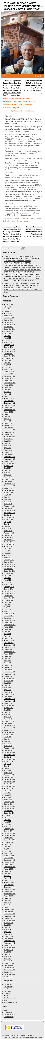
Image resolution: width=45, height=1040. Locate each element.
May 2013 (7, 661)
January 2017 (9, 562)
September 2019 (10, 490)
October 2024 (8, 354)
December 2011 (9, 699)
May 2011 (7, 714)
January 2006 (9, 858)
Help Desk (7, 991)
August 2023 (8, 385)
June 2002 (7, 954)
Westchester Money (11, 1002)
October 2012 (8, 676)
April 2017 (7, 555)
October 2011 (8, 703)
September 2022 (10, 410)
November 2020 (9, 459)
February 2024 (9, 372)
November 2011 (9, 701)
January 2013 (9, 670)
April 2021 (7, 448)
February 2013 (9, 667)
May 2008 (7, 795)
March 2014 (8, 638)
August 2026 (8, 304)
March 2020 (8, 477)
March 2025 (8, 342)
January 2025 (9, 347)
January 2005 (9, 885)
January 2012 (9, 696)
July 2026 (7, 307)
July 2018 (7, 522)
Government (8, 987)
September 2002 (10, 947)
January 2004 (9, 912)
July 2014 (7, 629)
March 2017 (8, 558)
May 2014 (7, 634)
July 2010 (7, 737)
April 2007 (7, 824)
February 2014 (9, 640)
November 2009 (9, 755)
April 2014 (7, 636)
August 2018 (8, 519)
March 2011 (8, 719)
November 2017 (9, 540)
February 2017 (9, 560)
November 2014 (9, 620)
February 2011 (9, 721)
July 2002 (7, 952)
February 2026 (9, 318)
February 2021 (9, 452)
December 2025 (9, 322)
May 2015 (7, 607)
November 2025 (9, 325)
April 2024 (7, 367)
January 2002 (9, 965)
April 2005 (7, 878)
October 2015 (8, 596)
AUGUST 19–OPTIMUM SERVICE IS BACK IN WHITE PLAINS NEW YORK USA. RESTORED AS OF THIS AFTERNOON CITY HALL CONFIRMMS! (22, 285)
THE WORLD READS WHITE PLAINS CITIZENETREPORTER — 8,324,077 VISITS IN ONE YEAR (23, 6)
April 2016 (7, 582)
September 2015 (10, 598)
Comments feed (9, 1014)
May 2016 (7, 580)
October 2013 (8, 649)
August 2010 (8, 735)
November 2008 (9, 782)
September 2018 (10, 517)
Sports (6, 996)
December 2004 (9, 887)
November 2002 (9, 943)
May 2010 (7, 741)
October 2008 (8, 784)
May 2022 (7, 419)
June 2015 (7, 605)
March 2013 (8, 665)
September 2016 (10, 571)
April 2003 (7, 932)
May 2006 (7, 849)
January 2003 (9, 938)
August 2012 (8, 681)
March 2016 (8, 584)
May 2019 (7, 499)
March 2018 (8, 531)
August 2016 (8, 573)
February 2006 (9, 856)
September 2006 (10, 840)
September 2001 (10, 974)
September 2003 (10, 920)
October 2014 (8, 623)
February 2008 (9, 802)
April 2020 (7, 475)
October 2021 (8, 434)
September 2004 (10, 894)
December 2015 (9, 591)
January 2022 (9, 428)
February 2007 (9, 829)
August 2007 (8, 815)
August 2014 (8, 627)
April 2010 (7, 743)
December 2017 (9, 537)
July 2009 (7, 764)
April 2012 (7, 690)
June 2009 (7, 766)
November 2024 (9, 351)
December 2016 (9, 564)
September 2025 (10, 329)
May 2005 (7, 876)
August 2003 (8, 923)
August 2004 (8, 896)
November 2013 (9, 647)
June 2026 (7, 309)
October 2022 (8, 407)
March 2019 (8, 504)
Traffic (6, 1000)
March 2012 (8, 692)
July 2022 (7, 414)
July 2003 (7, 925)
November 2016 (9, 566)
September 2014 (10, 625)
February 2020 (9, 479)
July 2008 (7, 791)
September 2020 (10, 463)
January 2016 (9, 589)
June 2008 (7, 793)
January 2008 (9, 804)
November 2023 (9, 378)
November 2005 (9, 862)
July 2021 (7, 441)
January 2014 (9, 643)
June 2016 (7, 578)
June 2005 (7, 873)
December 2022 (9, 403)
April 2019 (7, 502)
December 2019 (9, 484)
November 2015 (9, 593)
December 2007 (9, 806)
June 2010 (7, 739)
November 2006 (9, 835)
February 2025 (9, 345)
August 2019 (8, 493)
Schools (7, 993)
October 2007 (8, 811)
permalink (24, 221)
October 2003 (8, 918)
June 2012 (7, 685)
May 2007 (7, 822)
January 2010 (9, 750)
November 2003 (9, 916)
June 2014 (7, 631)
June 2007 (7, 820)
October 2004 (8, 891)
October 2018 (8, 515)
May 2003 (7, 929)
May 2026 (7, 311)
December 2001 (9, 968)
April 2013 (7, 663)
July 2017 (7, 549)
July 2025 (7, 333)
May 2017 (7, 553)
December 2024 (9, 349)
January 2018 (9, 535)
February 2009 (9, 775)
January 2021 (9, 454)
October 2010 (8, 730)
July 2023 (7, 387)
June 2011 (7, 712)
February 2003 (9, 936)
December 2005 (9, 860)
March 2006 (8, 853)
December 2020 (9, 457)
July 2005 (7, 871)
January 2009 (9, 777)
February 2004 (9, 909)
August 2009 (8, 761)
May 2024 (7, 365)
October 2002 (8, 945)
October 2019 (8, 488)
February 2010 (9, 748)
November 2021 (9, 432)
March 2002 (8, 961)
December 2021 (9, 430)
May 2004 (7, 903)
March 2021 (8, 450)
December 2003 (9, 914)
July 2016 (7, 575)
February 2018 (9, 533)
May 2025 (7, 338)
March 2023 (8, 396)
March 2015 (8, 611)
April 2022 (7, 421)
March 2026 (8, 316)
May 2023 (7, 392)
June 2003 (7, 927)
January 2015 (9, 616)
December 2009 (9, 752)
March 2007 (8, 826)
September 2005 (10, 867)
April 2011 (7, 717)
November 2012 (9, 674)
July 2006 (7, 844)
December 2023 (9, 376)
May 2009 (7, 768)
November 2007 (9, 808)
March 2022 (8, 423)
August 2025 (8, 331)
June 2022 (7, 416)
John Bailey (29, 111)
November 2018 (9, 513)
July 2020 (7, 468)
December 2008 (9, 779)
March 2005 (8, 880)
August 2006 (8, 842)
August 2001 (8, 977)
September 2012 (10, 679)
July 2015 (7, 602)
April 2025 (7, 340)
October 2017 (8, 542)
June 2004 (7, 900)
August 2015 (8, 600)
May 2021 (7, 445)
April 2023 (7, 394)
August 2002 (8, 950)
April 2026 (7, 313)
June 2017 (7, 551)
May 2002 (7, 956)
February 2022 (9, 425)
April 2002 (7, 959)
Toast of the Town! (10, 998)
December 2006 (9, 833)
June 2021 (7, 443)
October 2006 (8, 838)
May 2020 (7, 472)
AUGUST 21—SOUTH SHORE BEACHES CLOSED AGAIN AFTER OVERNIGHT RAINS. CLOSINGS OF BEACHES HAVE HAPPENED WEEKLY (21, 258)
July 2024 (7, 360)
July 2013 (7, 656)
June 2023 (7, 389)
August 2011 (8, 708)
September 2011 (9, 705)
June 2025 (7, 336)
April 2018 (7, 528)
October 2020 (8, 461)
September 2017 (10, 544)
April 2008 (7, 797)
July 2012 (7, 683)
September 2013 (10, 652)
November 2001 (9, 970)
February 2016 (9, 587)
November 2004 (9, 889)
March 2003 (8, 934)
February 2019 (9, 506)
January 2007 (9, 831)
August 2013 (8, 654)
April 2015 (7, 609)
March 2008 (8, 800)
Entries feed (8, 1012)
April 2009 (7, 770)
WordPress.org (9, 1017)
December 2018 (9, 510)
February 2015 (9, 614)
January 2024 (9, 374)
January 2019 (9, 508)
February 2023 (9, 398)
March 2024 (8, 369)
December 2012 (9, 672)
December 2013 (9, 645)
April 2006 (7, 851)
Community (8, 984)
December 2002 (9, 941)
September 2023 (10, 383)
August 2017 (8, 546)
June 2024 (7, 363)
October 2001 (8, 972)
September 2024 (10, 356)
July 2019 (7, 495)
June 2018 (7, 524)
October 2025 (8, 327)
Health (6, 989)
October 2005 (8, 864)
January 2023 (9, 401)
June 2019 (7, 497)
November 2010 (9, 728)
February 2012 (9, 694)
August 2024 (8, 358)
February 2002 (9, 963)
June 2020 (7, 470)
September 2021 (10, 437)
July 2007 (7, 817)
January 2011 (8, 723)
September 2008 (10, 786)
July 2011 (7, 710)
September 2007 (10, 813)
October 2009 (8, 757)
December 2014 (9, 618)
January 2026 (9, 320)
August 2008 (8, 788)
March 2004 (8, 907)
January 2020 (9, 481)
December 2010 (9, 726)
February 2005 (9, 882)
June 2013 (7, 658)
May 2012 (7, 687)
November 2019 (9, 486)
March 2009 (8, 773)
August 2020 (8, 466)
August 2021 (8, 439)
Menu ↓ (37, 76)
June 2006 (7, 847)
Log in (6, 1010)
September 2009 (10, 759)
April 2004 (7, 905)
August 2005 (8, 869)
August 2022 (8, 412)
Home (6, 76)
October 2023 (8, 381)
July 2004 (7, 898)
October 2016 (8, 569)
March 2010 (8, 746)
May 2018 (7, 526)
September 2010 (10, 732)
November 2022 (9, 405)
